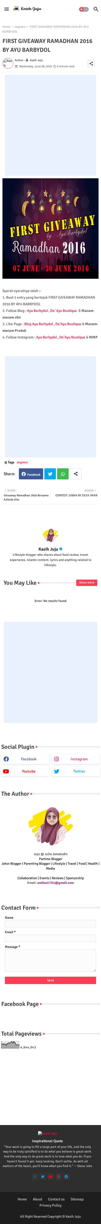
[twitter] (43, 1177)
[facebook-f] (35, 1177)
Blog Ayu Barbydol (38, 324)
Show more (86, 582)
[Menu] (6, 9)
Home (6, 27)
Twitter (50, 473)
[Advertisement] (50, 125)
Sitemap (77, 1199)
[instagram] (58, 1177)
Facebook (33, 475)
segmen (20, 27)
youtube (29, 771)
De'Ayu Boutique (68, 324)
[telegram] (66, 1177)
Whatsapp (63, 473)
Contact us (56, 1199)
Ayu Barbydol (37, 310)
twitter (79, 771)
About (37, 1199)
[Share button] (76, 473)
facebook (29, 759)
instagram (79, 759)
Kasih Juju (48, 549)
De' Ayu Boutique (63, 310)
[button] (84, 9)
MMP (93, 337)
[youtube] (51, 1177)
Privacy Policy (50, 1205)
